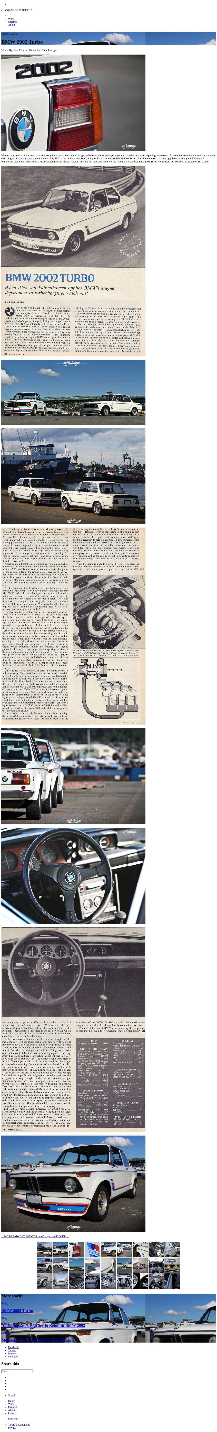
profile (190, 161)
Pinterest (12, 1353)
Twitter (12, 1350)
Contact (12, 1413)
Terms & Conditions (19, 1424)
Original (12, 21)
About (11, 24)
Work (11, 18)
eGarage (5, 9)
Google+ (13, 1356)
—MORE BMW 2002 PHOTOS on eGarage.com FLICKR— (35, 1236)
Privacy (12, 1427)
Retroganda (22, 158)
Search (11, 1395)
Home (11, 1400)
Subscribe (13, 1418)
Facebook (13, 1347)
